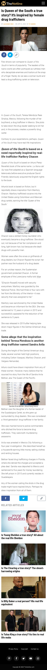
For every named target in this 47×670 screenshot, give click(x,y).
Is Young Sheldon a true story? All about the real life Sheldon (22, 536)
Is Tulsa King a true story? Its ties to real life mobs (22, 636)
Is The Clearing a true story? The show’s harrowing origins (22, 569)
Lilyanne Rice (8, 24)
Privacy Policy (13, 649)
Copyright (24, 649)
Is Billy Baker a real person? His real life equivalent (22, 603)
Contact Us (35, 649)
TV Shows (32, 24)
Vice (38, 276)
